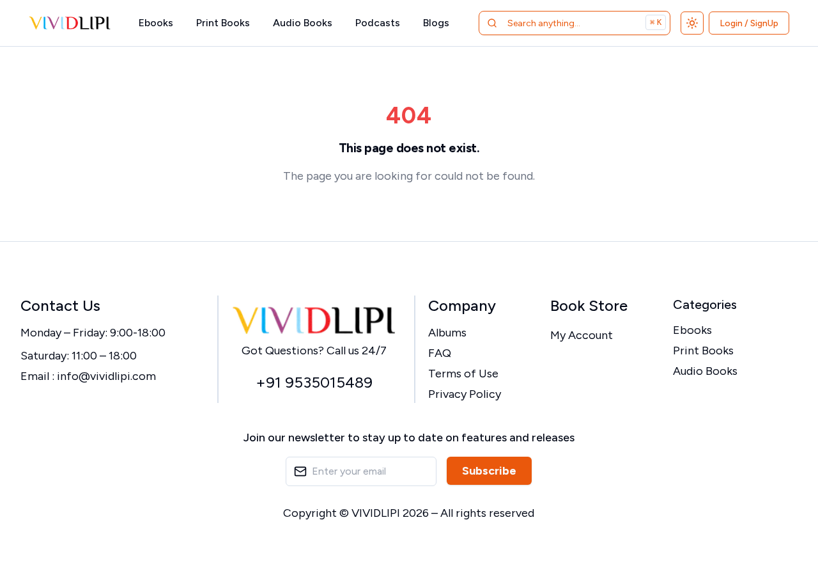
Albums (447, 333)
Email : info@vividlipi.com (88, 376)
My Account (581, 335)
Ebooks (156, 23)
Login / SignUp (749, 23)
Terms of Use (463, 374)
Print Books (223, 23)
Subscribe (489, 471)
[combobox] (558, 23)
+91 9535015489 (314, 382)
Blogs (436, 23)
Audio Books (302, 23)
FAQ (439, 353)
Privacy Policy (464, 394)
